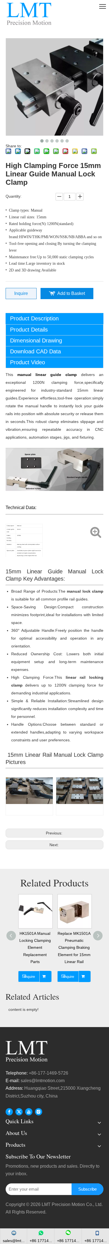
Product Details (29, 330)
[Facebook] (9, 1111)
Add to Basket (71, 293)
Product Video (27, 362)
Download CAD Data (35, 351)
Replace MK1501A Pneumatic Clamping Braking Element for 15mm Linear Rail (74, 947)
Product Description (34, 318)
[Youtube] (28, 1111)
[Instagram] (38, 1111)
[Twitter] (19, 1111)
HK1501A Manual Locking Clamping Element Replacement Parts (35, 947)
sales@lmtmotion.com (43, 1080)
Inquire (21, 293)
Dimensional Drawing (36, 340)
